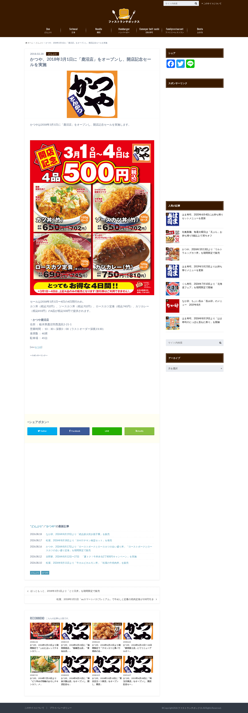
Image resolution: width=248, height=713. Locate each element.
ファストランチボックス (190, 708)
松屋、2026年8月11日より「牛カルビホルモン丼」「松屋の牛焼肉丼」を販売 (87, 562)
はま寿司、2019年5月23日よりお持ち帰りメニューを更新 (202, 268)
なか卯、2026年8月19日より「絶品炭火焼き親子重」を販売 (78, 534)
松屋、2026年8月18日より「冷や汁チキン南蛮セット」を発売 (79, 540)
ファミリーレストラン (174, 30)
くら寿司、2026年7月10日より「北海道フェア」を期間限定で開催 (202, 285)
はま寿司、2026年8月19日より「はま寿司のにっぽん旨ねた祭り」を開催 (202, 320)
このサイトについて (212, 3)
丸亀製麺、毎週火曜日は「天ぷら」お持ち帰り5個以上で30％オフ (202, 233)
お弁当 (200, 30)
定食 (73, 30)
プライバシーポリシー (61, 707)
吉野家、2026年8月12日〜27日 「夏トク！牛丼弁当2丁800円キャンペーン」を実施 (91, 556)
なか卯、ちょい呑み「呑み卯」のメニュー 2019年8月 (202, 303)
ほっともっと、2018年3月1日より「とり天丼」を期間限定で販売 (65, 591)
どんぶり (48, 30)
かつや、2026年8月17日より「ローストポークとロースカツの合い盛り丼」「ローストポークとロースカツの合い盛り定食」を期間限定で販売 (99, 548)
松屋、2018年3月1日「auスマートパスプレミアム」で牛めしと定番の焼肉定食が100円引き (105, 599)
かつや (38, 347)
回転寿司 (149, 30)
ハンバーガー (124, 30)
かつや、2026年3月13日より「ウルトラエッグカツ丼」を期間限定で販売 (202, 251)
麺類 (98, 30)
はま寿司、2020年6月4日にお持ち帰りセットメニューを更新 (202, 216)
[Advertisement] (60, 381)
